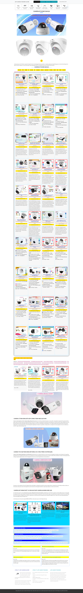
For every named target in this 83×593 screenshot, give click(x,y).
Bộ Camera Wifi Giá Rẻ (30, 542)
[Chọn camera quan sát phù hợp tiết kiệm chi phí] (67, 7)
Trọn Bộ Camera (43, 1)
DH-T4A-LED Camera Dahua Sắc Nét (61, 84)
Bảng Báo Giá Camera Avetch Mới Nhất (63, 511)
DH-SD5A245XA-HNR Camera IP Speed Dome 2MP (48, 113)
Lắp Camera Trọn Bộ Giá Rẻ (51, 542)
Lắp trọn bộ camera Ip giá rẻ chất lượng (61, 542)
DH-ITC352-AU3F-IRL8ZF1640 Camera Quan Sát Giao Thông (48, 143)
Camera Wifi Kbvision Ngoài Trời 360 (30, 536)
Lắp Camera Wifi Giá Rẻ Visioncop (19, 536)
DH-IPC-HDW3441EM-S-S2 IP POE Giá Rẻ (61, 194)
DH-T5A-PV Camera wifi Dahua (48, 82)
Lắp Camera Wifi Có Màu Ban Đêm (42, 536)
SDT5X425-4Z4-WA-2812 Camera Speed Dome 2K (21, 84)
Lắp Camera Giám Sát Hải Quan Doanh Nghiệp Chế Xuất (51, 557)
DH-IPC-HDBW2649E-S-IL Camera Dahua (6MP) (48, 306)
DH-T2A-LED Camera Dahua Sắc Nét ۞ (35, 113)
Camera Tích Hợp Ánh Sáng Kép (19, 71)
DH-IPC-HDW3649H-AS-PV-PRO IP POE (21, 195)
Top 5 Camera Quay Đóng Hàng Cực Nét (20, 530)
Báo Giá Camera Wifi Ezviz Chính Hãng (20, 512)
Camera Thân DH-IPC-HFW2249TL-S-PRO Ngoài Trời (48, 337)
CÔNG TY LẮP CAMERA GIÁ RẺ (22, 570)
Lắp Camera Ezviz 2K (17, 538)
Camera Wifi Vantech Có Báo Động (36, 538)
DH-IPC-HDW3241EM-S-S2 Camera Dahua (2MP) (35, 221)
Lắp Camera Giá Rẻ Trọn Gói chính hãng (20, 542)
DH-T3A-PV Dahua (21, 112)
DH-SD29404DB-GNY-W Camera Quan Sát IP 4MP (21, 143)
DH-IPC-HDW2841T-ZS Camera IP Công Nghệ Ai (48, 221)
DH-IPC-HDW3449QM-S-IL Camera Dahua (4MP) (35, 195)
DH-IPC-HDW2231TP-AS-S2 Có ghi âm (35, 247)
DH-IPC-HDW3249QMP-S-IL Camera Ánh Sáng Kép (21, 220)
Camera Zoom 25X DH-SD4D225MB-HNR (35, 337)
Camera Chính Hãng (37, 1)
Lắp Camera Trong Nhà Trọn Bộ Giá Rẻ (40, 542)
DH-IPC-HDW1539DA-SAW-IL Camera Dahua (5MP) (48, 247)
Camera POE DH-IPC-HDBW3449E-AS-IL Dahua (61, 336)
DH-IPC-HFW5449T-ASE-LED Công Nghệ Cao (34, 169)
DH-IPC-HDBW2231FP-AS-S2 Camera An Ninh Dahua (61, 306)
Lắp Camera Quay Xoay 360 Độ (48, 510)
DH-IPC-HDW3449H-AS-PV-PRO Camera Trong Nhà (48, 195)
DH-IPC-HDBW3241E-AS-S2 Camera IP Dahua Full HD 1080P (34, 306)
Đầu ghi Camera (48, 1)
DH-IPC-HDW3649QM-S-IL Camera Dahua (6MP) (61, 169)
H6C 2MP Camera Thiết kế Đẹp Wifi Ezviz (24, 361)
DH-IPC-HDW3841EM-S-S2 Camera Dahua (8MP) (48, 169)
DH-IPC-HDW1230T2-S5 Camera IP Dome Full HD (21, 276)
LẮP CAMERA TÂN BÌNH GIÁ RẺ (22, 1)
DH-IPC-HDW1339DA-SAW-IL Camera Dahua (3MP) (61, 247)
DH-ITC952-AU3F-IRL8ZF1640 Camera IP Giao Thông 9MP (35, 143)
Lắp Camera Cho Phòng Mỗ (18, 557)
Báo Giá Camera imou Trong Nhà (46, 532)
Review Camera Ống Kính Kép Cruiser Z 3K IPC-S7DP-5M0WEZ (38, 364)
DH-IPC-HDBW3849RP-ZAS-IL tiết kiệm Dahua (35, 275)
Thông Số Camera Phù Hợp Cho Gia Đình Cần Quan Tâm (34, 515)
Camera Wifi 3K (50, 536)
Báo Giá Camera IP (27, 532)
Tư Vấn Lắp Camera (54, 1)
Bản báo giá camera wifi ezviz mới (36, 532)
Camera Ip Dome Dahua (41, 11)
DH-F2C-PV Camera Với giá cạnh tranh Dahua (21, 336)
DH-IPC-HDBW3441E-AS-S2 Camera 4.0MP (61, 276)
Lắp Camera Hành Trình (17, 546)
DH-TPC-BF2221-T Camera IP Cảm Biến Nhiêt (35, 84)
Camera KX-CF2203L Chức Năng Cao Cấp (60, 361)
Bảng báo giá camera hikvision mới (44, 530)
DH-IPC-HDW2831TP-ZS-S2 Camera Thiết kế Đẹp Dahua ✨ (61, 221)
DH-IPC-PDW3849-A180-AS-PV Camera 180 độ (21, 167)
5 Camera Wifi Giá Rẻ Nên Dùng (58, 536)
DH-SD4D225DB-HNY (61, 114)
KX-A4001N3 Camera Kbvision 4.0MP (37, 361)
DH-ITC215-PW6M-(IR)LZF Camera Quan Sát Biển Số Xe (61, 143)
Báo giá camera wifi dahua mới (25, 538)
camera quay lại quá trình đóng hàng (32, 530)
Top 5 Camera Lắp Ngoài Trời (54, 530)
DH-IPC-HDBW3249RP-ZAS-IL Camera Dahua (21, 305)
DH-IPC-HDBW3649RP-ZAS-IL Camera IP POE (48, 275)
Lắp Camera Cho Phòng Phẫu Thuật (48, 546)
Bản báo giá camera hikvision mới (19, 532)
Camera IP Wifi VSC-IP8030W (48, 361)
